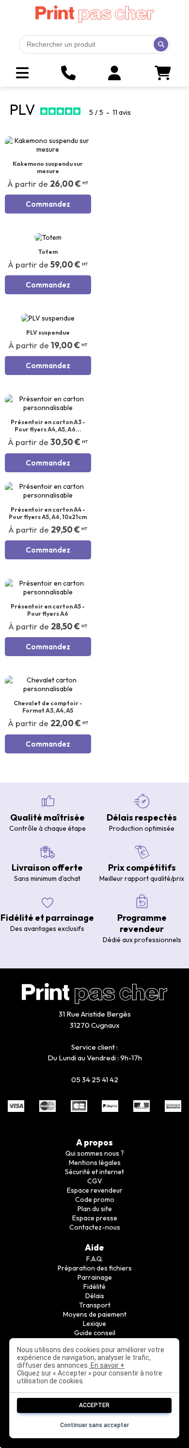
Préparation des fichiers (95, 1268)
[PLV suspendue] (48, 318)
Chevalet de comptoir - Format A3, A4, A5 (48, 706)
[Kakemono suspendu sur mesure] (48, 145)
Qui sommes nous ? (94, 1153)
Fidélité (94, 1286)
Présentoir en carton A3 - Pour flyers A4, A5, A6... (48, 425)
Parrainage (95, 1277)
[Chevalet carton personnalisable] (48, 684)
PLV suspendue (48, 332)
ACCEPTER (94, 1405)
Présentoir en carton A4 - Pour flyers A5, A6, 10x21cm (48, 513)
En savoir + (107, 1365)
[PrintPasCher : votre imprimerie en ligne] (94, 14)
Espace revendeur (95, 1190)
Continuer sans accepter (94, 1425)
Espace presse (94, 1218)
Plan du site (95, 1208)
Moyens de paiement (94, 1314)
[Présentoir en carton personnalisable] (48, 403)
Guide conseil (94, 1332)
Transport (94, 1305)
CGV (94, 1181)
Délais (94, 1295)
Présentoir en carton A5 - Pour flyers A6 (48, 610)
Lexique (94, 1323)
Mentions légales (95, 1162)
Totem (48, 251)
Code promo (94, 1199)
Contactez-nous (94, 1227)
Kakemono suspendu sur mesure (48, 167)
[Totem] (48, 237)
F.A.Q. (94, 1258)
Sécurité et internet (94, 1171)
